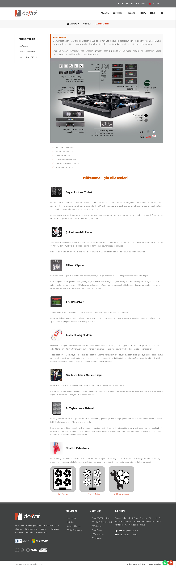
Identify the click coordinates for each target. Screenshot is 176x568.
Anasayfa (105, 13)
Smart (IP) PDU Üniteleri (101, 518)
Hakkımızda (71, 518)
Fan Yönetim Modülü (27, 52)
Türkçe (154, 4)
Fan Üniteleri (24, 46)
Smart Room (97, 530)
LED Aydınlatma (98, 534)
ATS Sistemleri (97, 526)
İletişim (153, 13)
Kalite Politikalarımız (74, 526)
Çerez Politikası (155, 564)
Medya (143, 13)
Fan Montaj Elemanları (28, 57)
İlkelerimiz (70, 522)
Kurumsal (117, 13)
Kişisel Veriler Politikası (136, 564)
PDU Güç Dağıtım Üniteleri (102, 522)
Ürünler (131, 13)
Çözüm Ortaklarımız (74, 530)
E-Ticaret (141, 4)
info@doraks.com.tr (130, 531)
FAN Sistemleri (97, 538)
